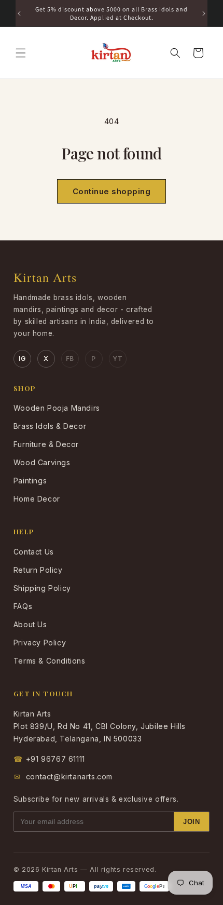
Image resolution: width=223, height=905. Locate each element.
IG (22, 358)
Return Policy (38, 569)
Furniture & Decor (46, 444)
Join (191, 822)
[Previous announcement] (19, 13)
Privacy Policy (39, 642)
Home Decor (36, 498)
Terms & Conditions (49, 660)
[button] (20, 53)
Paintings (30, 480)
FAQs (22, 606)
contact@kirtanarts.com (63, 776)
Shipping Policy (42, 588)
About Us (30, 624)
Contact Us (33, 551)
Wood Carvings (42, 462)
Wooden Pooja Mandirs (56, 407)
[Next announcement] (203, 13)
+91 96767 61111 (49, 758)
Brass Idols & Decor (49, 426)
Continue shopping (112, 191)
